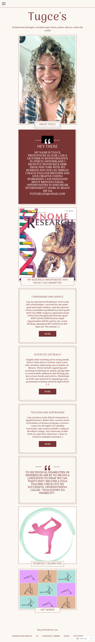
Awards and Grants (22, 636)
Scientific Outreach (47, 355)
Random (39, 462)
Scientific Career (51, 636)
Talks (67, 636)
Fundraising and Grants (47, 297)
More (48, 334)
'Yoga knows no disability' (52, 491)
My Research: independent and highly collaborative (47, 281)
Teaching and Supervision (47, 413)
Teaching (78, 636)
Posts (39, 125)
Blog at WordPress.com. (47, 630)
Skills (40, 283)
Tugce (45, 125)
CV (37, 636)
